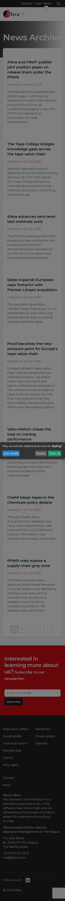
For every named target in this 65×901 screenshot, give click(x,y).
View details (11, 453)
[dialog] (32, 450)
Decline (41, 453)
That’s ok (54, 453)
